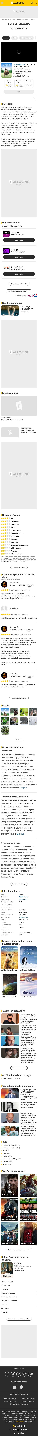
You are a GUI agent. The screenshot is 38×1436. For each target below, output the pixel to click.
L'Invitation (17, 1263)
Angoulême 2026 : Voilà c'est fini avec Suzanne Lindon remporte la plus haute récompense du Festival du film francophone (28, 1030)
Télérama (14, 539)
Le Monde (14, 521)
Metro (13, 527)
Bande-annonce (19, 1270)
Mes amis (28, 80)
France (21, 894)
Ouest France (16, 530)
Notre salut (4, 1289)
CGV (8, 1413)
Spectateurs (19, 80)
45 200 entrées (23, 917)
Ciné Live (14, 542)
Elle (12, 518)
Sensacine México (16, 1404)
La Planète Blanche (28, 997)
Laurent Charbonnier (23, 69)
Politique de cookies (17, 1413)
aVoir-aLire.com (16, 554)
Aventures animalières (11, 1148)
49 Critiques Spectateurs (19, 698)
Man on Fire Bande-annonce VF (10, 1219)
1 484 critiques (22, 676)
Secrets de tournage (13, 747)
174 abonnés (13, 676)
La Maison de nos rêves (9, 1297)
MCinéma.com (16, 548)
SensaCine (25, 1398)
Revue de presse (9, 561)
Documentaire (24, 66)
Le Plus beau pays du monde (11, 997)
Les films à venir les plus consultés (19, 1319)
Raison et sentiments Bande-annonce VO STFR (28, 1195)
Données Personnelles (11, 1415)
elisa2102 (13, 674)
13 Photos (19, 740)
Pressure (4, 1312)
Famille (7, 1164)
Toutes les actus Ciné (19, 1068)
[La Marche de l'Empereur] (28, 957)
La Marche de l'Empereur (29, 970)
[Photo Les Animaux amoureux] (5, 712)
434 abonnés (13, 585)
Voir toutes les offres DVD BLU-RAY (19, 291)
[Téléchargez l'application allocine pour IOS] (16, 1387)
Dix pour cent (5, 1285)
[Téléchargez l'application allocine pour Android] (22, 1387)
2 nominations (23, 899)
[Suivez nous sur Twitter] (13, 1374)
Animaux (7, 1153)
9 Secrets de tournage (19, 884)
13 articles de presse (19, 567)
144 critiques (21, 629)
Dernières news (10, 393)
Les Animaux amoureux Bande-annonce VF (27, 308)
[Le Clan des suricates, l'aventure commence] (9, 957)
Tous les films (16, 19)
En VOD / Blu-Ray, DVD (11, 226)
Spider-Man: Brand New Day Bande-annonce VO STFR (28, 1243)
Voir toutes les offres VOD (19, 284)
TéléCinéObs (15, 536)
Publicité (32, 1411)
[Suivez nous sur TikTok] (25, 1374)
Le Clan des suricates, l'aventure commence (17, 970)
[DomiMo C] (4, 629)
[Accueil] (17, 2)
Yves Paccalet (21, 71)
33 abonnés (13, 629)
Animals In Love (11, 1078)
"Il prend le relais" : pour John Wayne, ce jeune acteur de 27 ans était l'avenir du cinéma (29, 1105)
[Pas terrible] (5, 542)
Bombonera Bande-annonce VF (28, 1219)
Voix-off (7, 1150)
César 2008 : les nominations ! (12, 420)
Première (14, 551)
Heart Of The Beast (7, 1282)
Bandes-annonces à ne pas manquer (19, 1250)
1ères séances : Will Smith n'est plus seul (28, 431)
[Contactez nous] (30, 1374)
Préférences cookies (30, 1413)
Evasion (7, 1156)
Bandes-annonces (12, 303)
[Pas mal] (5, 521)
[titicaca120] (4, 584)
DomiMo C (14, 627)
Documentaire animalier (11, 1145)
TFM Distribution (23, 897)
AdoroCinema (26, 1401)
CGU (3, 1413)
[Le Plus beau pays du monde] (9, 984)
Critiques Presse (11, 515)
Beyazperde (8, 1401)
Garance (3, 1304)
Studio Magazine (17, 533)
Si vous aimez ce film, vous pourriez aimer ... (17, 942)
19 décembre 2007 (19, 64)
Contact (4, 1411)
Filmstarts (7, 1398)
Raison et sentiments (8, 1293)
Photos (6, 705)
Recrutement (24, 1411)
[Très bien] (5, 518)
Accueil (4, 19)
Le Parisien (15, 524)
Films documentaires (26, 19)
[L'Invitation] (7, 1270)
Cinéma (9, 19)
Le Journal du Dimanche (19, 545)
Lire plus (23, 788)
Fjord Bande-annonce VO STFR (10, 1243)
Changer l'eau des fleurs (9, 1300)
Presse (9, 80)
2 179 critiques (22, 585)
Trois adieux (5, 1308)
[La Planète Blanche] (28, 984)
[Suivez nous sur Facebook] (7, 1374)
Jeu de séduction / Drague (12, 1159)
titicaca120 (14, 583)
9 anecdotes (22, 914)
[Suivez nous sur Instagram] (19, 1374)
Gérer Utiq (26, 1417)
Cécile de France (23, 76)
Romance (8, 1161)
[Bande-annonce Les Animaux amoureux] (6, 70)
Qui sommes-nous (13, 1411)
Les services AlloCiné (15, 1417)
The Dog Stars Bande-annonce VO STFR (10, 1195)
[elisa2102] (4, 675)
